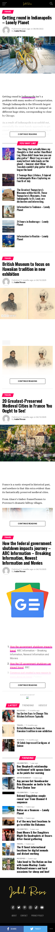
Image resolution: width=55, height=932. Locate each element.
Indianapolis (28, 96)
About (14, 915)
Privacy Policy (37, 915)
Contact (24, 915)
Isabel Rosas (20, 31)
